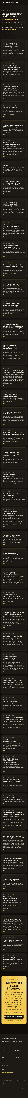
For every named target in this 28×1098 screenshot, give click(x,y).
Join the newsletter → (9, 29)
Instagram (17, 1050)
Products (3, 1060)
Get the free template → (7, 1072)
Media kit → (4, 1069)
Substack (17, 1057)
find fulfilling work (7, 2)
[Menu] (17, 2)
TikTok (16, 1054)
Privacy (3, 1083)
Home (2, 1050)
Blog (2, 1057)
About (2, 1054)
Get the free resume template (14, 1016)
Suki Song (24, 1088)
